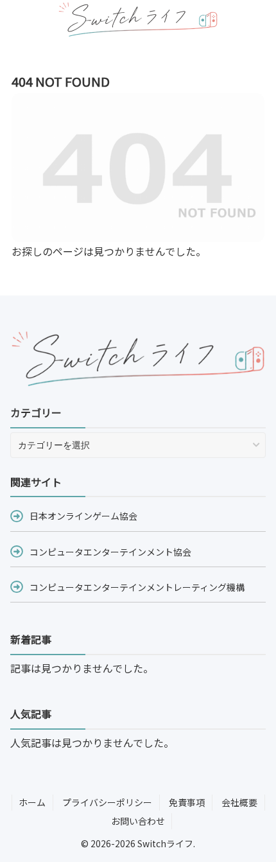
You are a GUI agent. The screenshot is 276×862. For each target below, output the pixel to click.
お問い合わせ (138, 820)
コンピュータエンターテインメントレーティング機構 (137, 587)
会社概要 (239, 802)
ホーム (32, 802)
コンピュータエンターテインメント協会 (110, 551)
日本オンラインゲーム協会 (83, 515)
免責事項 (187, 802)
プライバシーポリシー (107, 802)
